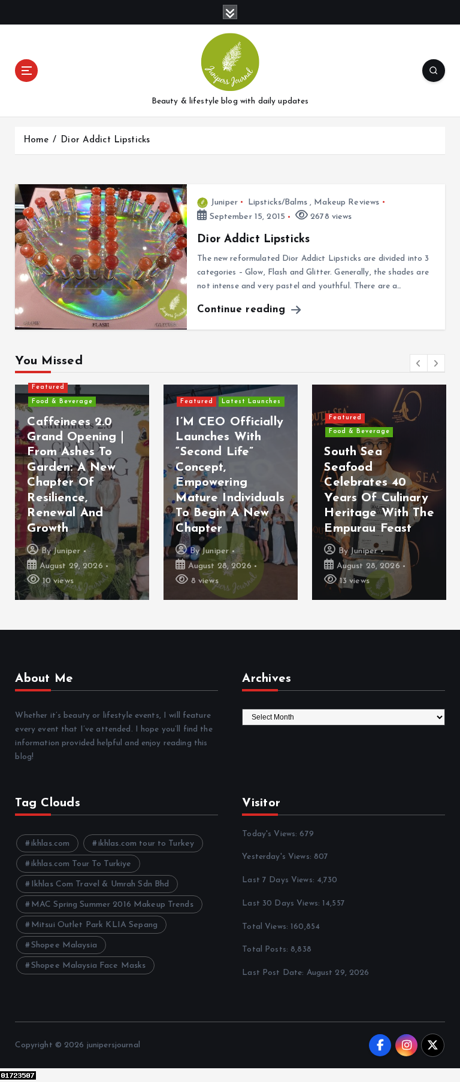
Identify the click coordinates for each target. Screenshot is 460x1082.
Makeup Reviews (346, 202)
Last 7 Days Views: (279, 880)
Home (36, 140)
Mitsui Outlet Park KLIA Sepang (94, 925)
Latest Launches (251, 401)
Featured (48, 387)
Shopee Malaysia (64, 945)
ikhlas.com (50, 843)
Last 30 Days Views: (282, 903)
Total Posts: (266, 949)
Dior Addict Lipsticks (105, 140)
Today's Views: (270, 834)
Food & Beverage (62, 401)
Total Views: (266, 927)
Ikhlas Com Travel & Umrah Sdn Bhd (100, 884)
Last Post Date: (274, 973)
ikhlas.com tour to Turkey (146, 843)
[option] (82, 492)
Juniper (224, 202)
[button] (419, 363)
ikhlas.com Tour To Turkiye (81, 863)
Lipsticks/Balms (277, 202)
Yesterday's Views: (278, 857)
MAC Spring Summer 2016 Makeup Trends (112, 904)
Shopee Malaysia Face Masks (88, 965)
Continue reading (243, 309)
